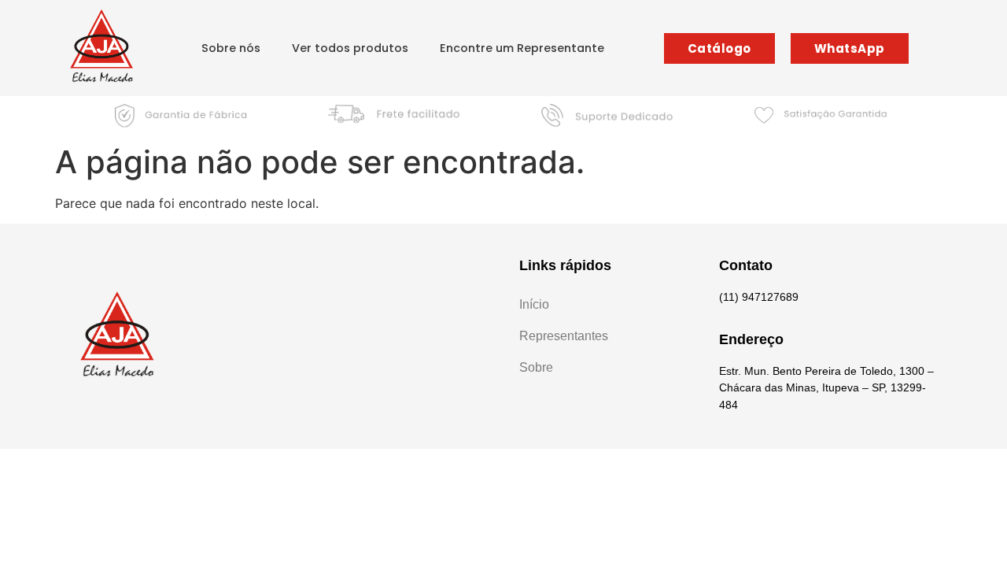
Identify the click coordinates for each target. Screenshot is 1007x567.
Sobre (536, 367)
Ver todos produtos (350, 48)
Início (534, 304)
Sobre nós (230, 48)
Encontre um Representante (522, 48)
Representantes (563, 336)
